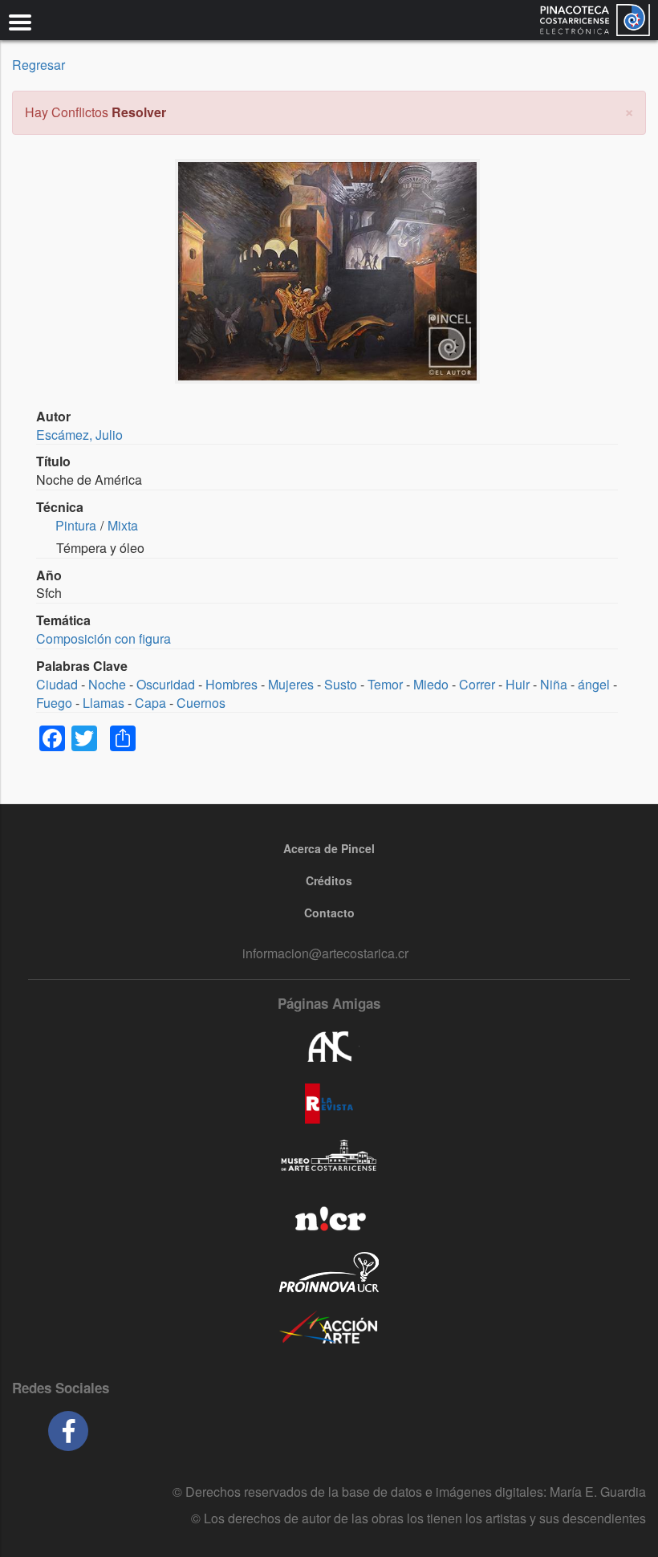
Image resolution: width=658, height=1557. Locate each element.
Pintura (75, 525)
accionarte (329, 1328)
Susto (340, 684)
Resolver (139, 112)
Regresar (38, 64)
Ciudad (57, 684)
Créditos (329, 880)
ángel (594, 684)
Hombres (231, 684)
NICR (329, 1216)
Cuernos (201, 702)
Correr (477, 684)
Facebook (68, 1431)
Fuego (54, 702)
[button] (629, 110)
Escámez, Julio (79, 434)
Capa (150, 702)
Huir (518, 684)
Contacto (329, 913)
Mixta (123, 525)
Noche (107, 684)
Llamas (103, 702)
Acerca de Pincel (329, 848)
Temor (385, 684)
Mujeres (291, 684)
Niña (553, 684)
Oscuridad (165, 684)
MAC (329, 1160)
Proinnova (329, 1272)
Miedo (431, 684)
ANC (329, 1047)
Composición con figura (103, 638)
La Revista (329, 1103)
